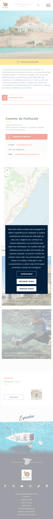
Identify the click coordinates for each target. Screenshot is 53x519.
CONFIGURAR (27, 274)
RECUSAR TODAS (26, 281)
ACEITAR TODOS (26, 289)
